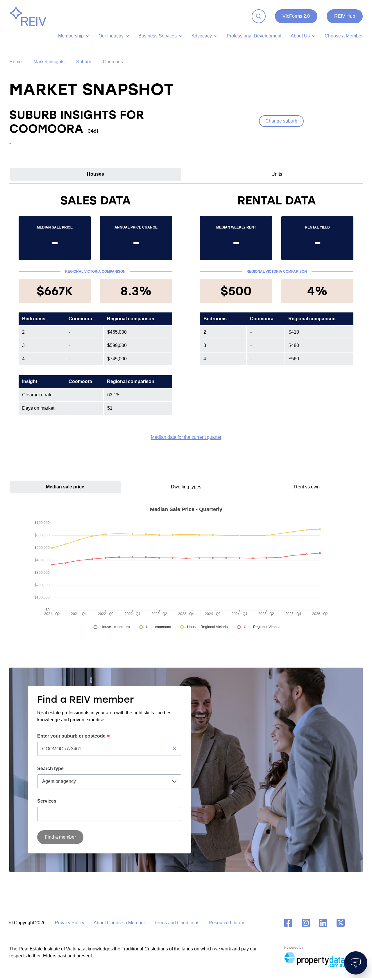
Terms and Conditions (176, 922)
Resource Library (226, 922)
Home (15, 61)
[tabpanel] (186, 317)
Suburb (83, 61)
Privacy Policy (69, 922)
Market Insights (49, 61)
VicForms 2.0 (296, 16)
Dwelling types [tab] (186, 486)
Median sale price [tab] (65, 486)
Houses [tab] (95, 174)
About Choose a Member (119, 922)
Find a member (60, 837)
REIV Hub (344, 16)
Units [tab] (276, 174)
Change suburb (281, 120)
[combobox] (109, 749)
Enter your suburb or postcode (71, 736)
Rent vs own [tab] (307, 486)
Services (46, 801)
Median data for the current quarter (186, 437)
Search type (50, 768)
